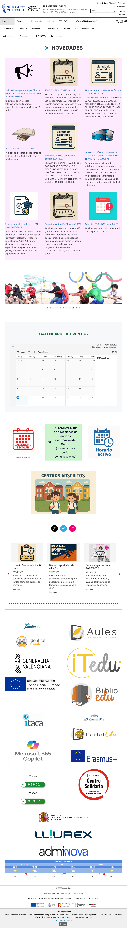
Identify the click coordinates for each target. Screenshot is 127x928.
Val (120, 11)
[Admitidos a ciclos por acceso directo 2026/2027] (64, 137)
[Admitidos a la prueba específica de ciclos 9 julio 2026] (103, 72)
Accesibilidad (94, 898)
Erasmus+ (24, 36)
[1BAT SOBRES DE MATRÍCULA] (64, 72)
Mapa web (75, 898)
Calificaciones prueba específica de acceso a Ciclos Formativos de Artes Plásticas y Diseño (23, 93)
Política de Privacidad (46, 898)
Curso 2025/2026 (23, 457)
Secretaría (6, 29)
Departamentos (88, 29)
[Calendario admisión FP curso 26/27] (64, 206)
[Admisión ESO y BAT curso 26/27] (103, 206)
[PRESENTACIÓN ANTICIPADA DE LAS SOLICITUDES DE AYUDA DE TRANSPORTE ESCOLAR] (103, 136)
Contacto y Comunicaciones (42, 21)
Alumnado (36, 29)
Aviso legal (32, 898)
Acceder (122, 15)
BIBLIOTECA (41, 36)
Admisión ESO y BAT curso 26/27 (101, 224)
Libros (21, 29)
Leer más (70, 113)
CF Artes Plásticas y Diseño (87, 21)
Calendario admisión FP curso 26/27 (63, 224)
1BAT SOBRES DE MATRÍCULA (60, 90)
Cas (123, 11)
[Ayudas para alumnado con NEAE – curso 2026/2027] (24, 206)
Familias (51, 29)
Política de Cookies (62, 898)
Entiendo (63, 924)
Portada (5, 21)
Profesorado (68, 29)
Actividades (7, 36)
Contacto (84, 898)
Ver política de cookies (63, 920)
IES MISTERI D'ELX (54, 6)
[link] (117, 21)
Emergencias (56, 36)
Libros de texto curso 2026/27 (20, 148)
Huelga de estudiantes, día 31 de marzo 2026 (99, 567)
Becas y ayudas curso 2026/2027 (62, 567)
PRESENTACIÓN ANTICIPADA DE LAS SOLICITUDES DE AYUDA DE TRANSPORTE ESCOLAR (101, 155)
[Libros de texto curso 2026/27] (24, 134)
